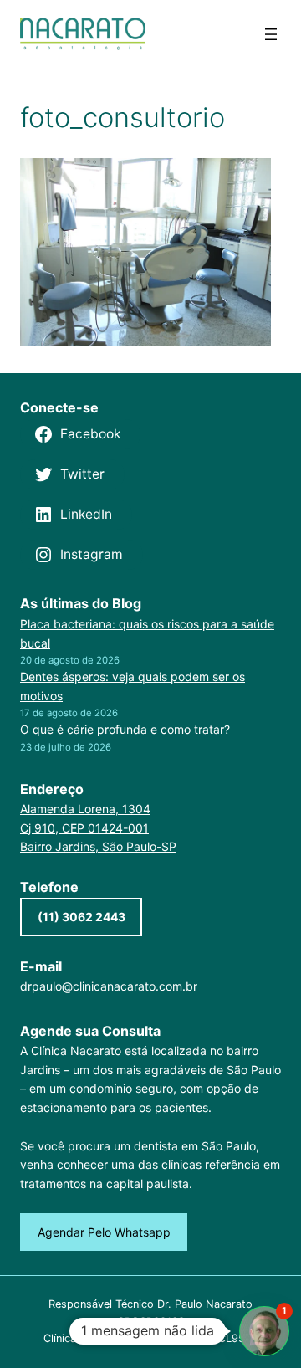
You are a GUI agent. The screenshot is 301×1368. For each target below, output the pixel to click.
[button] (264, 1331)
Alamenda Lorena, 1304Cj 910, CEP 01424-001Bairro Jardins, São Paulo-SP (98, 827)
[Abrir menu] (271, 34)
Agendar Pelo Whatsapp (104, 1232)
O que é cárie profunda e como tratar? (125, 729)
